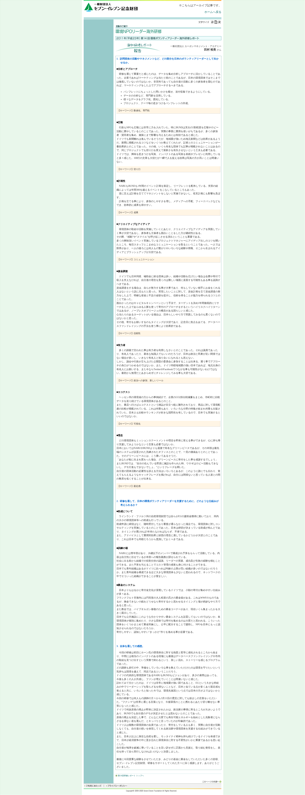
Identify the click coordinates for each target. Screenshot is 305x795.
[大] (219, 22)
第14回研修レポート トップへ (131, 776)
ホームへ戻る (212, 11)
